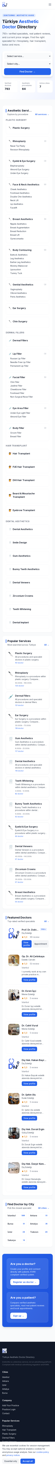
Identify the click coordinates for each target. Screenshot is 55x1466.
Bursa (4, 1393)
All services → (42, 114)
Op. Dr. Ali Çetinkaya (33, 956)
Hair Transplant (9, 1430)
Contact (5, 1413)
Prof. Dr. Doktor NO (30, 929)
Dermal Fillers (8, 1438)
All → (46, 645)
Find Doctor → (27, 71)
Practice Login (9, 1409)
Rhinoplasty (7, 1426)
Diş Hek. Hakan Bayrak (34, 1060)
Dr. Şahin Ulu (29, 1094)
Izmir (4, 1385)
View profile (26, 943)
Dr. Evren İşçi (29, 991)
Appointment (40, 944)
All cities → (43, 1208)
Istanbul (5, 1377)
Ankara (5, 1381)
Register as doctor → (25, 1282)
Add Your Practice (10, 1405)
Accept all (28, 1461)
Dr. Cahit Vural (30, 1025)
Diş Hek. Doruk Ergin (33, 1129)
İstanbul (25, 967)
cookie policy (42, 1452)
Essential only (11, 1461)
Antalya (5, 1389)
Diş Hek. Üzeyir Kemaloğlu (34, 1163)
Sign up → (18, 1315)
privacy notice (13, 1455)
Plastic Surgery (9, 1434)
